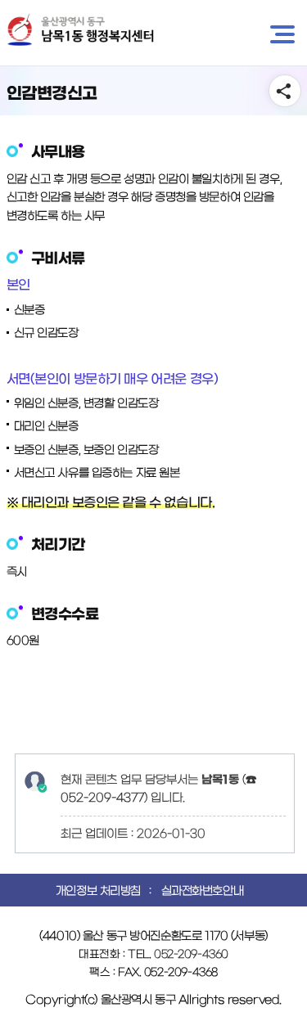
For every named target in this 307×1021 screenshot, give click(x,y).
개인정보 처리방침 (98, 891)
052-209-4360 (191, 954)
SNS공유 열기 (285, 90)
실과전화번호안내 (202, 891)
